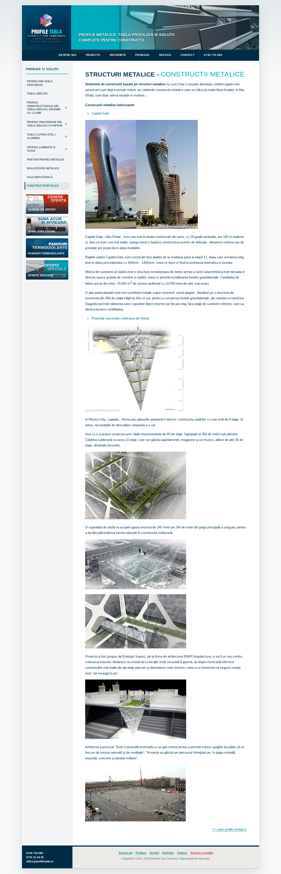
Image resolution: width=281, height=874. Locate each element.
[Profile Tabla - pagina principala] (46, 27)
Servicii (165, 55)
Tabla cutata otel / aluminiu (41, 136)
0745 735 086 (213, 55)
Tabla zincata (37, 93)
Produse (142, 55)
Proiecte (93, 55)
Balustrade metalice (43, 168)
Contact (187, 55)
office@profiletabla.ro (39, 861)
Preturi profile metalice (45, 159)
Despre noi (67, 55)
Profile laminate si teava (41, 149)
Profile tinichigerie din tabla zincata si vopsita (45, 124)
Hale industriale (40, 177)
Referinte (118, 55)
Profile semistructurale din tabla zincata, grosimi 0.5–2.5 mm (43, 107)
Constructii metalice (43, 185)
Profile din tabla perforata (40, 83)
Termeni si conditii (201, 853)
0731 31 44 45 (35, 857)
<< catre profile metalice (229, 829)
